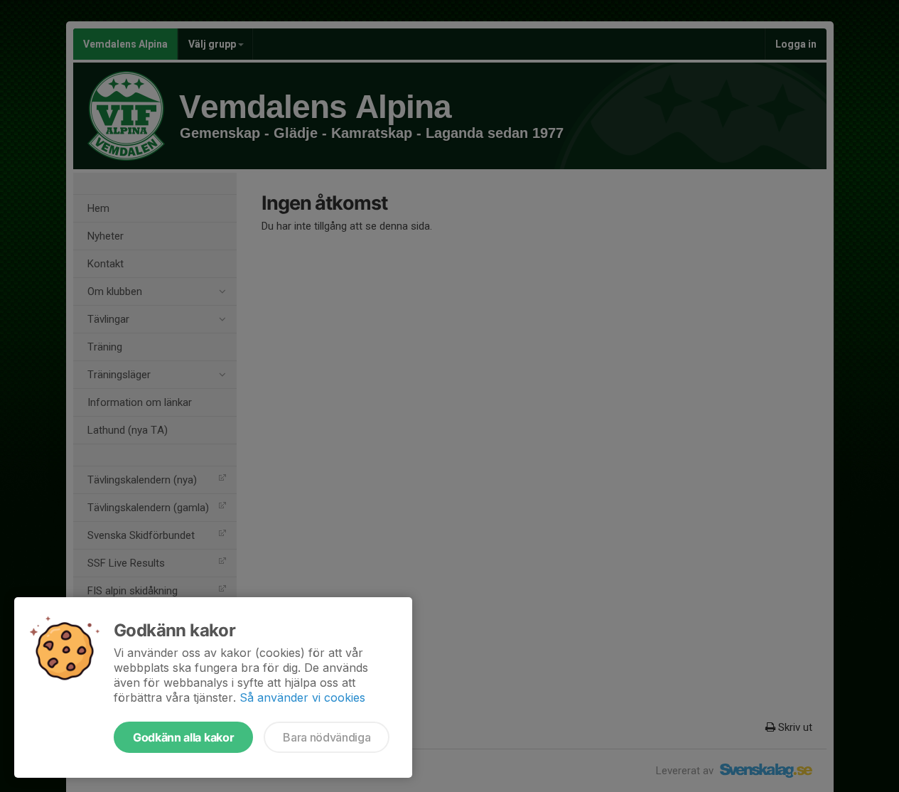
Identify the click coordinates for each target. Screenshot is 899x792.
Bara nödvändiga (326, 737)
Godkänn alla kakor (183, 737)
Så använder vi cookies (302, 697)
